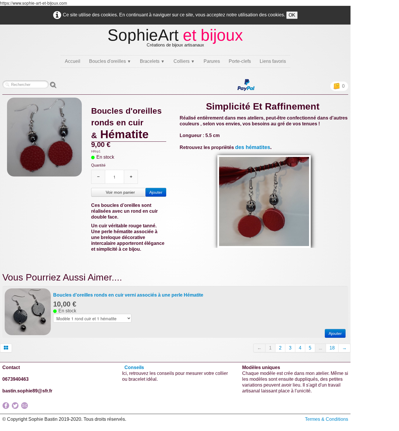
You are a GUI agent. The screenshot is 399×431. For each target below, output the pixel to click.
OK (292, 15)
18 (332, 347)
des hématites (252, 147)
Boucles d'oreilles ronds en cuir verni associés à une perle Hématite (128, 294)
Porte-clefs (240, 61)
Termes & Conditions (326, 419)
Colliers (184, 61)
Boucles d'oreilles (110, 61)
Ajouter (155, 192)
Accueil (72, 61)
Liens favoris (273, 61)
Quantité (98, 165)
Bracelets (152, 61)
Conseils (134, 367)
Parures (212, 61)
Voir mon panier (120, 192)
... (320, 347)
